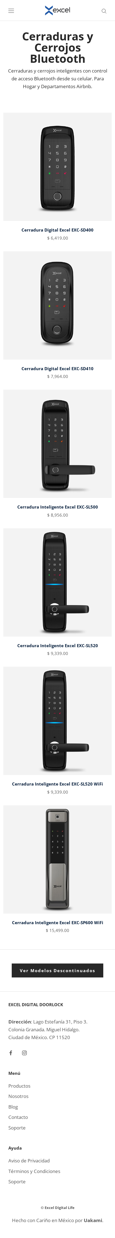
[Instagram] (24, 1052)
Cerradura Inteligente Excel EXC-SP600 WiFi (57, 922)
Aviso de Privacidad (29, 1160)
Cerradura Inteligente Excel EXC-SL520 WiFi (57, 784)
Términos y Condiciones (34, 1171)
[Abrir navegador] (11, 10)
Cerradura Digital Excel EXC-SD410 (57, 368)
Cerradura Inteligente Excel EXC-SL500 (57, 507)
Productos (19, 1086)
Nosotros (18, 1096)
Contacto (18, 1117)
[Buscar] (104, 10)
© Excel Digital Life (58, 1207)
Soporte (17, 1127)
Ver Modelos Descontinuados (57, 970)
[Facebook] (10, 1052)
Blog (13, 1107)
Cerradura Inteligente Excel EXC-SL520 (57, 645)
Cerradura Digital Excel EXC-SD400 (57, 230)
